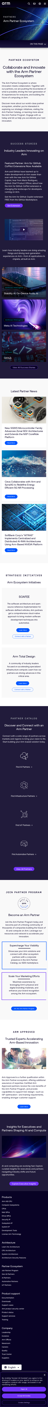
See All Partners (8, 1274)
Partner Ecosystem (24, 60)
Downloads (6, 1301)
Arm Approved (24, 1032)
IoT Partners (6, 1285)
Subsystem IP (7, 1223)
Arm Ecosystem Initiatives (24, 582)
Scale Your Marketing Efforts (24, 976)
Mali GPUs (6, 1212)
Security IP (6, 1220)
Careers (5, 1347)
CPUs (4, 1209)
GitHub (8, 357)
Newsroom (6, 1343)
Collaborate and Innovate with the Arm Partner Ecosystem (24, 71)
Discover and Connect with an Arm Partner (24, 727)
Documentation (8, 1298)
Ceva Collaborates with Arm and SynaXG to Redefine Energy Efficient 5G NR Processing (22, 484)
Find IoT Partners (23, 825)
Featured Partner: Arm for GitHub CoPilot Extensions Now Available (23, 165)
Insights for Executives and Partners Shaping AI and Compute (24, 1128)
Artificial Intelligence (14, 287)
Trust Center (7, 1354)
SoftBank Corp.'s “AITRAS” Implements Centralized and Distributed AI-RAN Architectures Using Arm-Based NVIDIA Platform (23, 540)
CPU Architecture (9, 1250)
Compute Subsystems (10, 1205)
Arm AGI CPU (7, 1201)
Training (5, 1320)
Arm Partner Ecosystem (18, 21)
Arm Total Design (24, 656)
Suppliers (5, 1358)
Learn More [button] (23, 630)
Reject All (24, 1389)
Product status (7, 1312)
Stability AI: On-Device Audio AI (21, 293)
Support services (8, 1316)
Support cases (7, 1305)
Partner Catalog (24, 718)
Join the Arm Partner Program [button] (24, 1009)
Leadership (6, 1332)
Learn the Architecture (11, 1247)
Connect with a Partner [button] (23, 636)
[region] (24, 1389)
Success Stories (24, 143)
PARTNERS (9, 17)
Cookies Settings (24, 1402)
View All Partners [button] (24, 869)
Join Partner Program (24, 892)
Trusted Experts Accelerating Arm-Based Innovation (24, 1040)
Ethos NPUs (6, 1216)
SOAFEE (24, 596)
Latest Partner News (24, 391)
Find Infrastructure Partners (23, 796)
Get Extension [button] (13, 206)
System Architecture (10, 1254)
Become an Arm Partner (24, 915)
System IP (6, 1227)
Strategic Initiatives (24, 575)
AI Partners (6, 1278)
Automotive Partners (10, 1281)
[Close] (44, 1375)
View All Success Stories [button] (24, 367)
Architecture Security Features (14, 1258)
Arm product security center (13, 1309)
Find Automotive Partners (23, 854)
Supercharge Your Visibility (24, 945)
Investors (5, 1336)
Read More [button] (11, 443)
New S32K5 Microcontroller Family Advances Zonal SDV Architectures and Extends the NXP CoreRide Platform (24, 432)
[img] (24, 410)
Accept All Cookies (23, 1396)
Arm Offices (6, 1340)
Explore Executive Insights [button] (24, 1184)
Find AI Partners (23, 767)
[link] (6, 4)
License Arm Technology (11, 1234)
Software (8, 352)
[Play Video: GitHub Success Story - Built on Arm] (24, 229)
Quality (4, 1351)
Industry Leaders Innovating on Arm (24, 152)
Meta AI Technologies (16, 325)
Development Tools (9, 1230)
